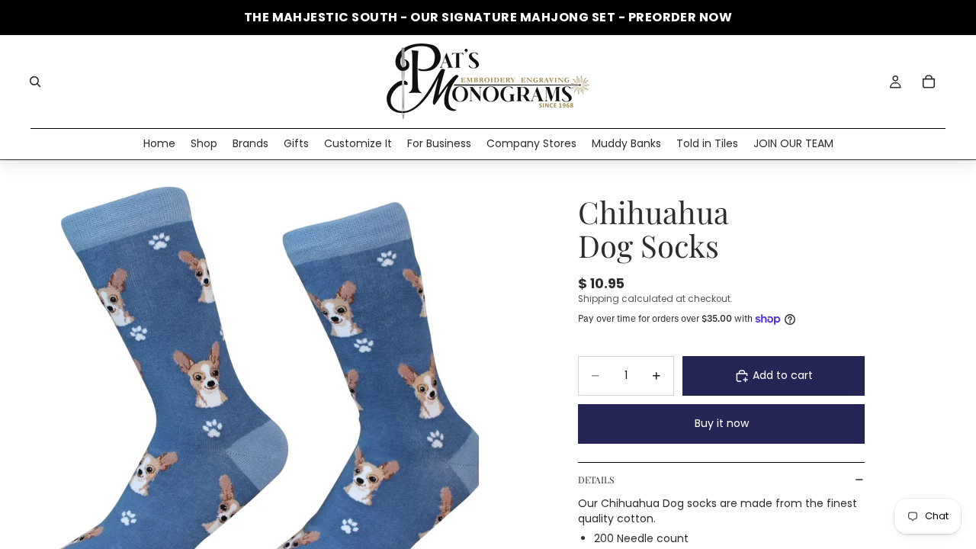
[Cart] (929, 81)
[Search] (35, 81)
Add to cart (783, 375)
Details (596, 480)
